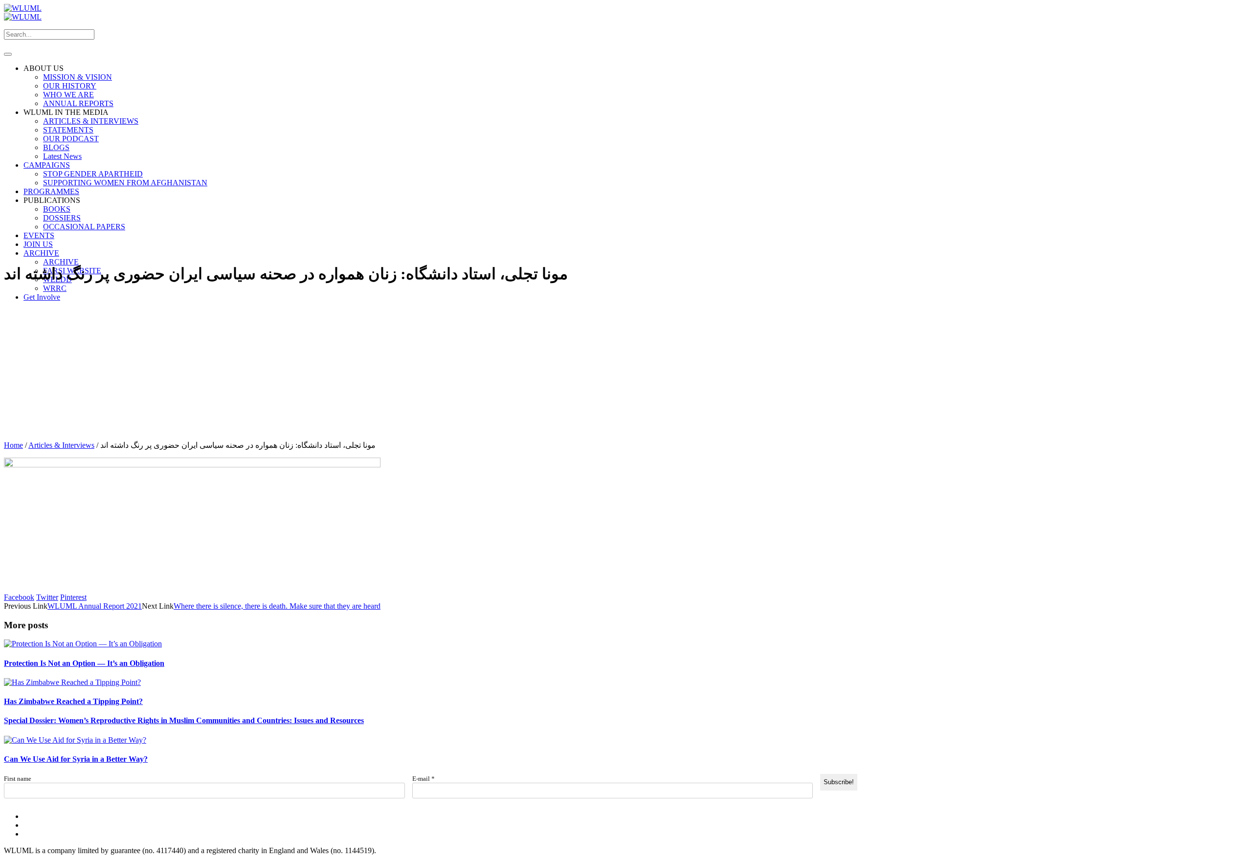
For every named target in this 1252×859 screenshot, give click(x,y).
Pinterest (73, 597)
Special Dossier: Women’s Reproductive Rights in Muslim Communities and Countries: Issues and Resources (184, 720)
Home (13, 445)
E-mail (423, 778)
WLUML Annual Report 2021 (94, 606)
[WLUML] (23, 12)
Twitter (47, 597)
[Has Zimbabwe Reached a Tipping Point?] (72, 682)
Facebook (19, 597)
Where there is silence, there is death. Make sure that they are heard (277, 606)
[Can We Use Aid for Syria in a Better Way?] (75, 740)
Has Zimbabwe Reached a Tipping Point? (73, 701)
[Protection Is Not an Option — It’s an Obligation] (83, 643)
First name (17, 778)
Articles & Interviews (61, 445)
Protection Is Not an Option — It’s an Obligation (84, 663)
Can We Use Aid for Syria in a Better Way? (76, 759)
